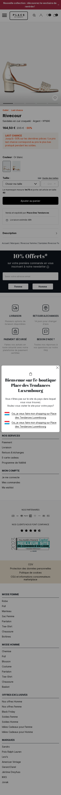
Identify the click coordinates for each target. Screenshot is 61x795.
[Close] (57, 367)
